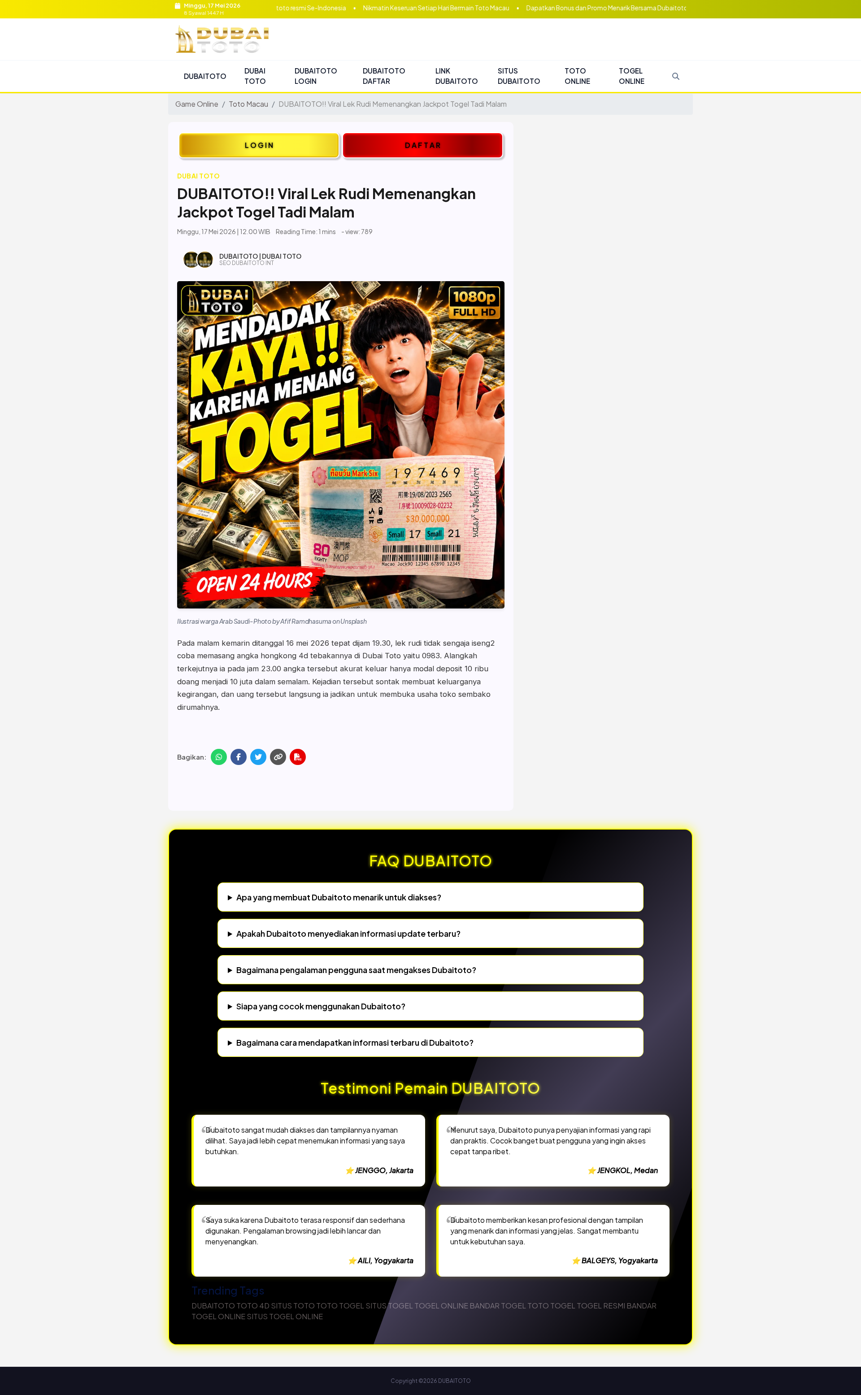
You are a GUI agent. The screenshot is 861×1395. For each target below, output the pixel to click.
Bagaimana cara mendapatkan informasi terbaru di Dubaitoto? (355, 1042)
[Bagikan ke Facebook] (238, 757)
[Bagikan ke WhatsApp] (219, 757)
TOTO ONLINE (577, 75)
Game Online (196, 104)
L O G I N (259, 145)
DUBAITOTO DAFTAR (384, 75)
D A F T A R (422, 145)
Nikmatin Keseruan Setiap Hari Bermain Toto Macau (380, 8)
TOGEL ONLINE (631, 75)
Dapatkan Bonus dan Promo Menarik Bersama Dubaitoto (551, 8)
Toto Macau (248, 104)
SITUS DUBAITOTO (519, 75)
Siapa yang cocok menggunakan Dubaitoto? (320, 1006)
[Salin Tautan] (278, 757)
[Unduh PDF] (298, 757)
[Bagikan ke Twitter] (258, 757)
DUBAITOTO (205, 76)
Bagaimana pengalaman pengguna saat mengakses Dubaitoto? (356, 970)
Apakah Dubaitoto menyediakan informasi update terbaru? (348, 933)
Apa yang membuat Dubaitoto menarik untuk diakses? (338, 897)
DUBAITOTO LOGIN (316, 75)
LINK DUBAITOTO (456, 75)
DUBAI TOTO (255, 75)
